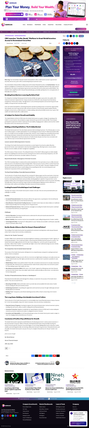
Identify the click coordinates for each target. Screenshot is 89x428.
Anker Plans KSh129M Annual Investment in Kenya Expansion (77, 229)
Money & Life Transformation (74, 82)
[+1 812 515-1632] (49, 399)
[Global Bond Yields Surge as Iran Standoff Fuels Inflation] (66, 207)
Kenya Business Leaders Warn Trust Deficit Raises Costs (77, 200)
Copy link (81, 35)
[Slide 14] (50, 19)
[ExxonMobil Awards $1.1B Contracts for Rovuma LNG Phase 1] (66, 217)
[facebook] (64, 43)
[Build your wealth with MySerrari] (44, 10)
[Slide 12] (48, 19)
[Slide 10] (46, 19)
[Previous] (5, 10)
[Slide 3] (39, 19)
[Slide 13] (49, 19)
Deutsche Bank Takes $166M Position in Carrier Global (33, 388)
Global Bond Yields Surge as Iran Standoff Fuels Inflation (77, 210)
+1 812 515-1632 (54, 398)
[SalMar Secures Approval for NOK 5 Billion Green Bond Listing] (66, 257)
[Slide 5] (41, 19)
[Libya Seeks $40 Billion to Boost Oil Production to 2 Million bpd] (66, 276)
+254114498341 (41, 398)
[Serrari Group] (6, 24)
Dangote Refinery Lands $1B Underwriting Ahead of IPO (77, 249)
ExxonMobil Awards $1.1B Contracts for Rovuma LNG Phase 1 (77, 219)
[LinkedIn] (74, 43)
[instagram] (69, 43)
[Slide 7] (43, 19)
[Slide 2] (38, 19)
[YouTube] (72, 43)
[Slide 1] (36, 19)
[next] (75, 283)
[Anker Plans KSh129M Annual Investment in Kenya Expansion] (66, 227)
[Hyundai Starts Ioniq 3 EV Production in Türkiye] (66, 268)
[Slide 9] (45, 19)
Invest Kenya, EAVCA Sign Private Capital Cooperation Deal (13, 389)
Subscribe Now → (74, 86)
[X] (66, 43)
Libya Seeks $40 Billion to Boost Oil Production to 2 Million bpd (77, 277)
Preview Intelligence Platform (74, 78)
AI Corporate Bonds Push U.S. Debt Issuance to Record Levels (72, 188)
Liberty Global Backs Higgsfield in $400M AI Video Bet (76, 239)
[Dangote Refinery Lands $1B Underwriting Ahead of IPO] (66, 247)
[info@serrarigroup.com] (18, 398)
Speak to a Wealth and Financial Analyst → (78, 423)
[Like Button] (6, 348)
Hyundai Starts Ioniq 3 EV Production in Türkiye (77, 269)
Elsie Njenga (68, 191)
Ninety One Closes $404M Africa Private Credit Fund (54, 388)
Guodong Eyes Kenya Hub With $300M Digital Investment (74, 388)
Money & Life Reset (81, 28)
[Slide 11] (47, 19)
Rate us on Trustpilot (74, 94)
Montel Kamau (10, 43)
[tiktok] (77, 43)
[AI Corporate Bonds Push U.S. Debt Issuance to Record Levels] (73, 186)
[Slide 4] (40, 19)
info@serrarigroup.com (24, 398)
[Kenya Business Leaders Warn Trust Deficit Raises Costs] (66, 197)
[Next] (84, 10)
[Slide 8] (44, 19)
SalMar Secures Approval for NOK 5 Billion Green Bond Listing (77, 261)
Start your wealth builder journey (73, 109)
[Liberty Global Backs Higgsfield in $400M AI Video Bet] (66, 237)
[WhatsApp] (13, 416)
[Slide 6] (42, 19)
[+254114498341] (36, 398)
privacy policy (75, 149)
